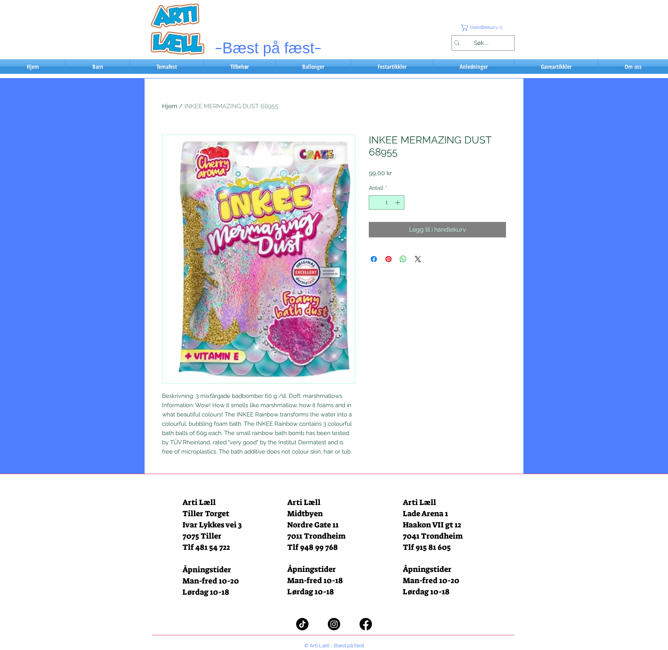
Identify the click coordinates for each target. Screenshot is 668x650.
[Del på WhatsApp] (403, 259)
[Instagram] (334, 624)
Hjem (169, 106)
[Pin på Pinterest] (388, 259)
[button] (483, 27)
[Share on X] (418, 259)
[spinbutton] (387, 202)
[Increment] (398, 202)
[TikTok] (302, 624)
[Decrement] (375, 202)
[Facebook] (366, 624)
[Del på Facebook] (373, 259)
